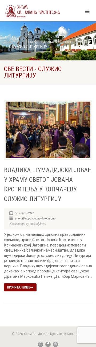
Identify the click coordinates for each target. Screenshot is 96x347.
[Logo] (32, 11)
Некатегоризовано (28, 218)
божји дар (48, 218)
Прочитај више (18, 287)
